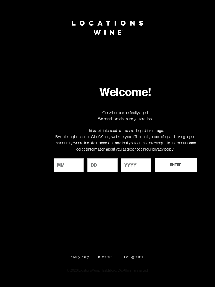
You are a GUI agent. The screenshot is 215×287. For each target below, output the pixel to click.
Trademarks (105, 257)
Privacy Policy (79, 257)
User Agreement (134, 257)
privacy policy (163, 149)
